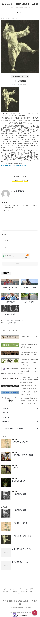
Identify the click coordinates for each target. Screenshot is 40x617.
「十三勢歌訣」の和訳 (19, 494)
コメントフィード (7, 417)
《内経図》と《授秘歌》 (20, 442)
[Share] (34, 612)
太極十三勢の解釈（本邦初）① (22, 549)
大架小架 (15, 468)
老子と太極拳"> (21, 536)
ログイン (5, 408)
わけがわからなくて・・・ (21, 481)
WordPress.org (6, 421)
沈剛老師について (24, 591)
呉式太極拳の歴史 (14, 591)
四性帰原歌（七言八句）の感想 (22, 455)
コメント (5, 210)
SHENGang (20, 191)
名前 (4, 234)
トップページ (15, 589)
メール (5, 241)
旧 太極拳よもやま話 (17, 181)
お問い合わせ (7, 589)
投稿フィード (6, 413)
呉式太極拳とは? (24, 589)
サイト (4, 247)
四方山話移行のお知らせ (20, 562)
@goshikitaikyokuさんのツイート (13, 428)
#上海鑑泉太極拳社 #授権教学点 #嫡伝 (20, 607)
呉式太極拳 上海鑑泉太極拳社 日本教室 (20, 4)
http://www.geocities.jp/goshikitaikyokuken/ (14, 166)
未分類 (26, 181)
